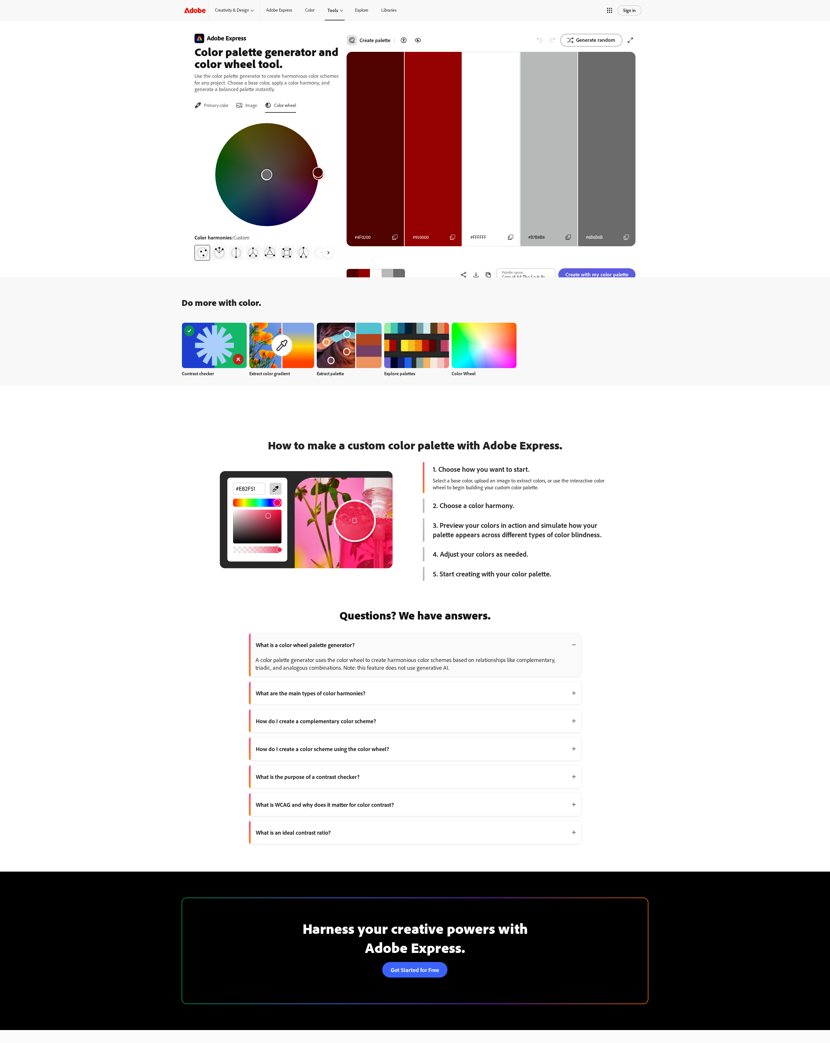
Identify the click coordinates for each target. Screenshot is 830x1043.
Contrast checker (198, 373)
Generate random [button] (595, 40)
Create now (214, 345)
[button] (609, 10)
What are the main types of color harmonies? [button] (310, 693)
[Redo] (552, 40)
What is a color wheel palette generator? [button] (305, 644)
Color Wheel (464, 373)
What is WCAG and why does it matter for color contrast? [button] (325, 804)
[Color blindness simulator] (418, 40)
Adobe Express (279, 10)
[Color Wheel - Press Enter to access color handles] (267, 174)
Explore (361, 10)
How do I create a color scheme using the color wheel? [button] (322, 748)
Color (309, 10)
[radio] (202, 253)
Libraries (389, 10)
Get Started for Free (415, 969)
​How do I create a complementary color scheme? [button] (316, 720)
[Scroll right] (328, 253)
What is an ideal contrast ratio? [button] (293, 832)
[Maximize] (630, 40)
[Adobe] (195, 10)
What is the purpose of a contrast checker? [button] (308, 776)
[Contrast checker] (403, 40)
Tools (332, 10)
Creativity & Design (232, 10)
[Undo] (539, 40)
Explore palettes (399, 373)
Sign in (629, 10)
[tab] (211, 105)
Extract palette (330, 373)
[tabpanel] (267, 189)
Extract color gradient (269, 373)
